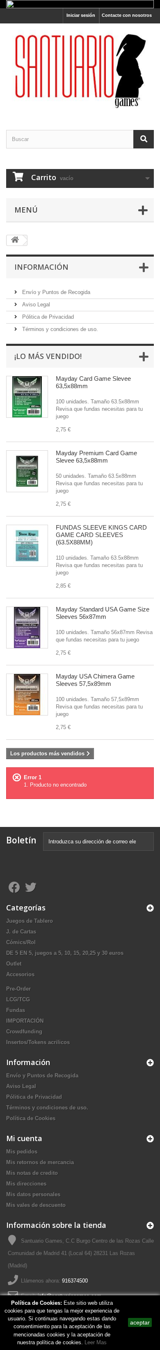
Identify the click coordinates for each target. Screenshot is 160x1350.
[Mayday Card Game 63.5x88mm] (27, 397)
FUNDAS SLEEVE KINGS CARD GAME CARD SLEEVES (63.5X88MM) (101, 535)
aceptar (140, 1322)
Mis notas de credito (32, 1173)
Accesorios (20, 974)
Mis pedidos (21, 1152)
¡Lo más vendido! (48, 356)
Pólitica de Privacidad (47, 317)
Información (41, 267)
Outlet (13, 964)
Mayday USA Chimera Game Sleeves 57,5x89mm (95, 680)
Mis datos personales (33, 1194)
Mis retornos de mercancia (40, 1162)
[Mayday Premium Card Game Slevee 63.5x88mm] (27, 471)
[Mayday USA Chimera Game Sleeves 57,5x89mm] (27, 695)
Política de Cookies (30, 1118)
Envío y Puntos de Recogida (55, 292)
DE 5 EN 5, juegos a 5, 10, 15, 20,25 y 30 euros (64, 953)
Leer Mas (96, 1342)
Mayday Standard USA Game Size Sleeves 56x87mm (102, 613)
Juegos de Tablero (29, 921)
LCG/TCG (18, 999)
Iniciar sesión (80, 15)
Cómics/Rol (21, 942)
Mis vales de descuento (36, 1205)
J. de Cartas (21, 932)
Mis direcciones (26, 1184)
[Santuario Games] (80, 69)
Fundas (15, 1010)
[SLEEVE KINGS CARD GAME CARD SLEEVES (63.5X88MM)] (27, 546)
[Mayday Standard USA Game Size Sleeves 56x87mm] (27, 627)
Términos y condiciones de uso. (59, 329)
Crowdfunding (24, 1031)
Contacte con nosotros (127, 15)
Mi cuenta (24, 1138)
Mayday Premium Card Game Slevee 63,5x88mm (96, 456)
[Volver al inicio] (15, 240)
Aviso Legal (35, 304)
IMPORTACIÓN (24, 1021)
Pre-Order (18, 989)
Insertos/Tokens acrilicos (38, 1042)
